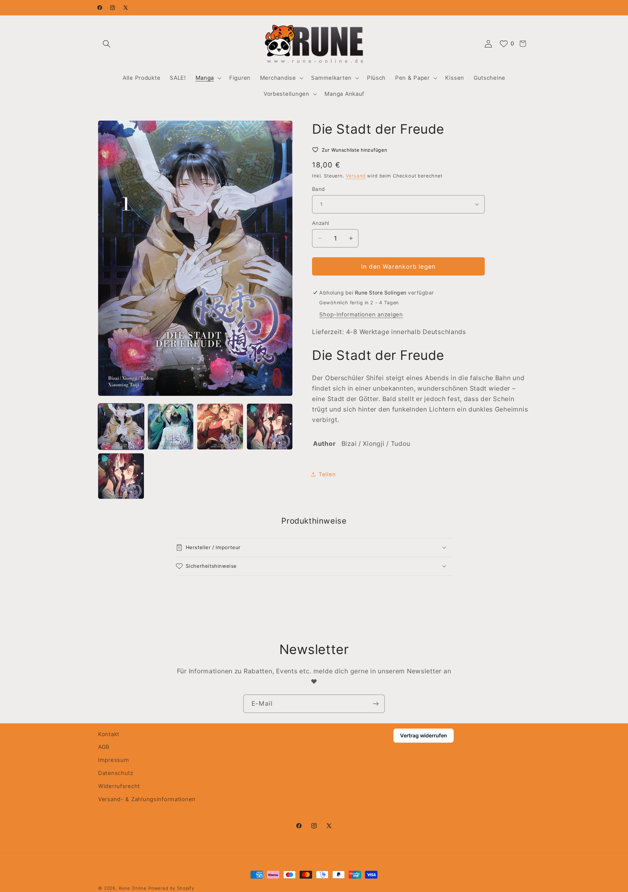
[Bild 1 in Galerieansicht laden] (121, 426)
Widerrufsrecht (119, 786)
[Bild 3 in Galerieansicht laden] (220, 426)
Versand (356, 175)
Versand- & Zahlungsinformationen (147, 799)
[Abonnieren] (375, 704)
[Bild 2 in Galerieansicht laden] (171, 426)
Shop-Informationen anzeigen (361, 314)
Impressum (113, 760)
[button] (106, 43)
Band (318, 189)
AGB (104, 747)
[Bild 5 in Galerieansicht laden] (121, 476)
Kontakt (108, 734)
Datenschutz (115, 773)
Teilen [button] (327, 474)
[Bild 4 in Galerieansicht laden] (270, 426)
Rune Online (133, 888)
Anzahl (320, 223)
